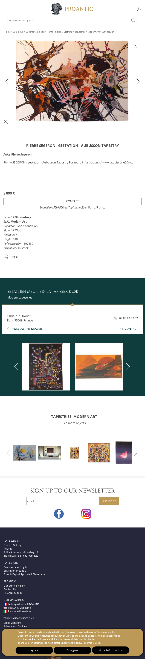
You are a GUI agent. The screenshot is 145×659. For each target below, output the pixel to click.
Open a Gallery (12, 545)
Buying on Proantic (15, 570)
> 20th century (107, 31)
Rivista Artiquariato (19, 611)
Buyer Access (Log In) (16, 567)
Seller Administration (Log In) (21, 552)
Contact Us (10, 589)
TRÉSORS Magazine (19, 607)
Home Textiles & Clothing (59, 31)
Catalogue (18, 31)
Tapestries (80, 31)
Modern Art (94, 31)
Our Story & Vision (14, 585)
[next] (127, 366)
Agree (34, 650)
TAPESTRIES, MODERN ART (74, 416)
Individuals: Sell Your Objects (21, 555)
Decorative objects (35, 31)
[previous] (17, 366)
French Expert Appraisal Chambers (24, 574)
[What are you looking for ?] (133, 20)
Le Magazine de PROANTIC (23, 604)
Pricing (8, 548)
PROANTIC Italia (13, 592)
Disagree (73, 650)
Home (7, 31)
